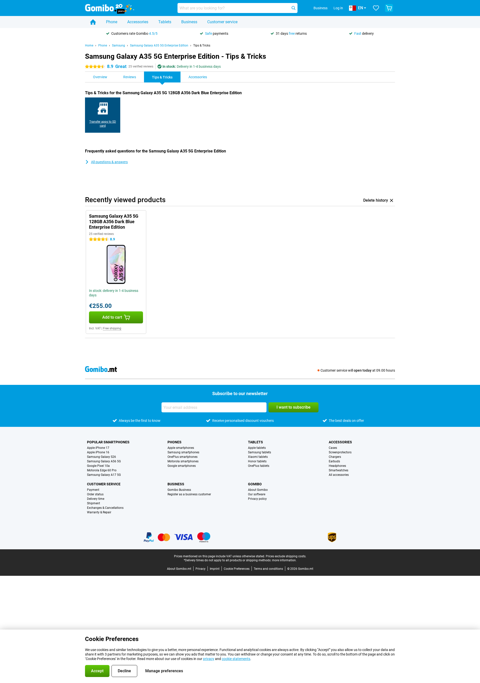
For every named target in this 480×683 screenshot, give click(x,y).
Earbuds (334, 461)
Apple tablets (257, 448)
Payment (93, 490)
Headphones (337, 466)
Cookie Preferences (237, 569)
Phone (111, 21)
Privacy (201, 569)
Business (189, 21)
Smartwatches (338, 470)
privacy (208, 659)
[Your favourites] (376, 8)
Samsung (118, 45)
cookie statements (236, 659)
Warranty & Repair (99, 512)
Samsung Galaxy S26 (101, 457)
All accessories (339, 475)
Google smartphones (182, 466)
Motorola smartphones (183, 461)
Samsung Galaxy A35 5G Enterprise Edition (159, 45)
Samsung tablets (259, 452)
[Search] (294, 8)
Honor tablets (257, 461)
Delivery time (95, 499)
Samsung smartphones (183, 452)
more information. (284, 560)
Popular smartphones (108, 442)
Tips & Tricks (201, 45)
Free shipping (112, 328)
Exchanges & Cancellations (105, 508)
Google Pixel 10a (98, 466)
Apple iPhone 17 (98, 448)
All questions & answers (109, 162)
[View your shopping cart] (389, 8)
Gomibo (255, 484)
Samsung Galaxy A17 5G (104, 475)
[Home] (93, 22)
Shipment (93, 503)
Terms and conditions (268, 569)
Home (89, 45)
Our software (256, 494)
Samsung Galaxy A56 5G (104, 461)
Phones (175, 442)
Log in (338, 8)
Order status (95, 494)
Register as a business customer (189, 494)
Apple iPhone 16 (98, 452)
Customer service (222, 21)
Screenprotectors (340, 452)
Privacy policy (257, 499)
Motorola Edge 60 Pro (101, 470)
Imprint (215, 569)
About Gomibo (258, 490)
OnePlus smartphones (183, 457)
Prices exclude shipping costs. (286, 556)
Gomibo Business (179, 490)
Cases (333, 448)
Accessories (137, 21)
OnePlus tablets (258, 466)
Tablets (164, 21)
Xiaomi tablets (258, 457)
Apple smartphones (181, 448)
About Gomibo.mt (179, 569)
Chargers (335, 457)
